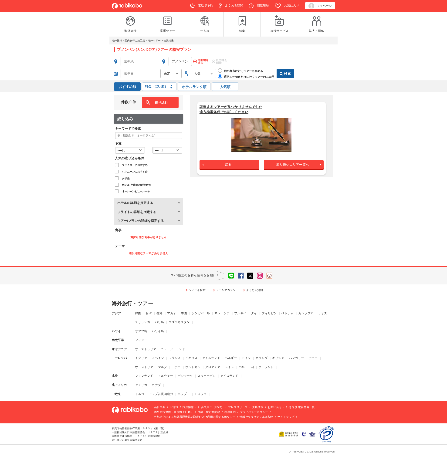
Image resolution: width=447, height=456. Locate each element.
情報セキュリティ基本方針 (256, 417)
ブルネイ (240, 313)
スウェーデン (206, 376)
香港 (159, 313)
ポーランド (266, 367)
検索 (287, 73)
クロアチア (212, 367)
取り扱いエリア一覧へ (292, 164)
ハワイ (116, 331)
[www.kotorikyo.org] (289, 434)
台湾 (149, 313)
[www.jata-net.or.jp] (304, 434)
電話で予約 (205, 5)
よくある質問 (233, 5)
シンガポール (201, 313)
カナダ (156, 385)
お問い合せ (275, 407)
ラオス (322, 313)
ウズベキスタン (179, 322)
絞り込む (161, 102)
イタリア (141, 358)
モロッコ (200, 394)
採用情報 (188, 407)
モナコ (176, 367)
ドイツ (246, 358)
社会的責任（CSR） (211, 407)
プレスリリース (238, 407)
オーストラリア (145, 349)
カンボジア (305, 313)
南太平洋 (118, 340)
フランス (175, 358)
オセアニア (119, 349)
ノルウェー (165, 376)
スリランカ (142, 322)
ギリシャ (278, 358)
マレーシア (222, 313)
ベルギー (231, 358)
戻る (228, 164)
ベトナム (287, 313)
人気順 (225, 87)
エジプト (184, 394)
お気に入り (291, 5)
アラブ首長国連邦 (161, 394)
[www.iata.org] (312, 434)
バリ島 (159, 322)
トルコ (139, 394)
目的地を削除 (221, 61)
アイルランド (211, 358)
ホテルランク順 (194, 87)
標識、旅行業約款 (209, 412)
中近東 (116, 394)
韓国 (138, 313)
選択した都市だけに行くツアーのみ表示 (248, 76)
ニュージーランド (173, 349)
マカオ (171, 313)
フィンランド (144, 376)
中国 (184, 313)
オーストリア (144, 367)
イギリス (191, 358)
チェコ (313, 358)
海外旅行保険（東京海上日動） (173, 412)
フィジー (141, 340)
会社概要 (159, 407)
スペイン (158, 358)
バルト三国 (246, 367)
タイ (254, 313)
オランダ (261, 358)
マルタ (162, 367)
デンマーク (185, 376)
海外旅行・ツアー (132, 303)
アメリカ (141, 385)
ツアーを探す (197, 290)
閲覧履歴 (262, 5)
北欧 (115, 376)
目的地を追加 (203, 61)
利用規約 (230, 412)
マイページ (324, 5)
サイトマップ (286, 417)
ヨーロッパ (119, 358)
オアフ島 (141, 331)
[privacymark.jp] (326, 434)
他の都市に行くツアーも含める (243, 71)
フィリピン (269, 313)
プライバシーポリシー (254, 412)
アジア (116, 313)
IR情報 (174, 407)
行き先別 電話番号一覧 (300, 407)
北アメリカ (119, 385)
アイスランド (229, 376)
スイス (229, 367)
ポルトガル (192, 367)
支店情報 (257, 407)
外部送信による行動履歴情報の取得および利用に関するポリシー (194, 417)
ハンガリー (296, 358)
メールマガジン (226, 290)
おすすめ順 (127, 86)
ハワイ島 (158, 331)
